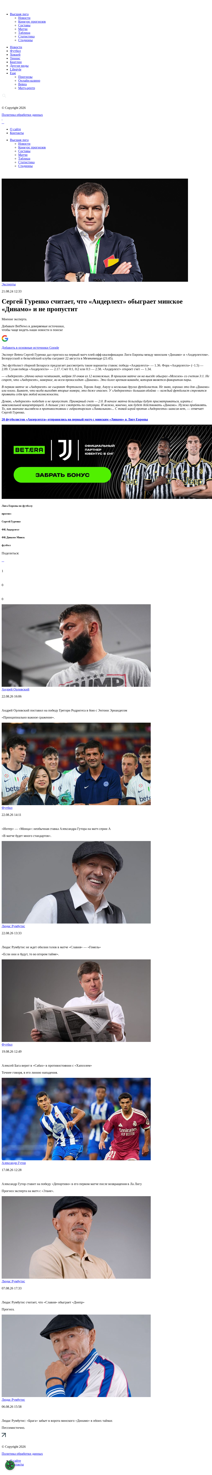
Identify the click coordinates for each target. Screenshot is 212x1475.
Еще (13, 73)
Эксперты (9, 284)
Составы (24, 25)
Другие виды (19, 65)
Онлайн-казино (29, 80)
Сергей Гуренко (11, 521)
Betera (22, 84)
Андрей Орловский (15, 689)
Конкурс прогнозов (32, 21)
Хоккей (15, 54)
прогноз (6, 513)
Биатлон (16, 62)
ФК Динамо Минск (13, 537)
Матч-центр (26, 88)
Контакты (17, 133)
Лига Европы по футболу (17, 505)
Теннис (15, 58)
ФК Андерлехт (10, 529)
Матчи (23, 29)
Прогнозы (25, 77)
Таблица (24, 32)
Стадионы (25, 40)
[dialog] (10, 1465)
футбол (6, 545)
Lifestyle (15, 69)
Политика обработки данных (22, 115)
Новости (24, 18)
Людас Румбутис (13, 926)
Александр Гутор (14, 1163)
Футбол (15, 51)
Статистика (26, 36)
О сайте (15, 129)
